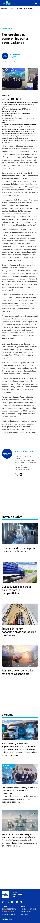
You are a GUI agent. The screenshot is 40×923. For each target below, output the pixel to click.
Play (13, 897)
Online (14, 892)
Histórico (7, 29)
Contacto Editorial (9, 909)
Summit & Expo (17, 894)
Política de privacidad (28, 909)
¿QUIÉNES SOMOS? (26, 911)
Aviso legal (25, 914)
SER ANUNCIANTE (8, 911)
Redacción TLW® (15, 56)
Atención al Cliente (9, 914)
